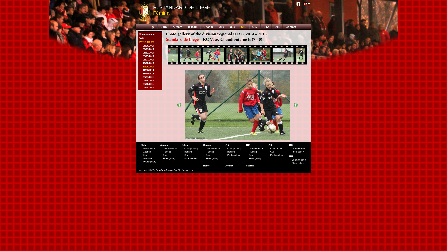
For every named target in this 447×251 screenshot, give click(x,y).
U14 (232, 26)
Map (145, 155)
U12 (255, 26)
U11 (277, 26)
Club (163, 26)
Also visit (147, 158)
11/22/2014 (148, 70)
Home (206, 165)
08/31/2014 (148, 52)
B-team (192, 26)
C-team (208, 26)
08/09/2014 (148, 45)
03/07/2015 (148, 77)
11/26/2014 (148, 73)
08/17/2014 (148, 49)
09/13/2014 (148, 56)
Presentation (149, 148)
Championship (147, 34)
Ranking (167, 152)
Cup (141, 38)
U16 (221, 26)
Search (250, 165)
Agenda (147, 152)
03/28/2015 (148, 87)
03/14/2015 (148, 80)
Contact (291, 26)
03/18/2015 (148, 84)
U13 (243, 26)
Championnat (298, 148)
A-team (177, 26)
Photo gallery (149, 162)
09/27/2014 (148, 59)
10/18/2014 (148, 63)
